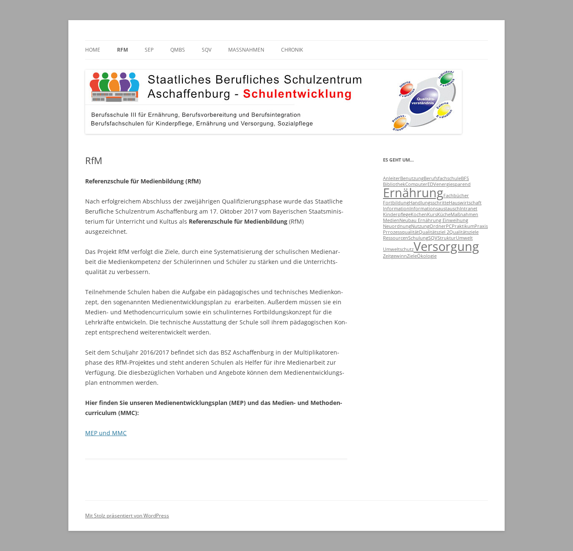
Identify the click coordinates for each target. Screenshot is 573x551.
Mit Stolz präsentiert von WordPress (127, 515)
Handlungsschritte (429, 203)
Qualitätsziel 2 (434, 232)
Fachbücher (456, 195)
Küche (444, 214)
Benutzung (412, 178)
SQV (206, 49)
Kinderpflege (397, 214)
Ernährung (413, 192)
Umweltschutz (398, 249)
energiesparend (453, 184)
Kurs (432, 214)
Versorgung (446, 246)
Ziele (412, 256)
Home (92, 49)
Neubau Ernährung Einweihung (433, 220)
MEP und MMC (106, 433)
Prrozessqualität (401, 232)
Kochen (419, 214)
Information (396, 209)
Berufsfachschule (442, 178)
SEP (149, 49)
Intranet (468, 209)
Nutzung (420, 226)
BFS (465, 178)
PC (449, 226)
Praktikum (463, 226)
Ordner (438, 226)
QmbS (177, 49)
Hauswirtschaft (465, 203)
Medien (391, 220)
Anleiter (391, 178)
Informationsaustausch (434, 209)
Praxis (481, 226)
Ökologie (427, 256)
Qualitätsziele (464, 232)
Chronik (292, 49)
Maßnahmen (246, 49)
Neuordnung (397, 226)
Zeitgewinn (395, 256)
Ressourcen (395, 238)
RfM (122, 49)
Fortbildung (396, 203)
